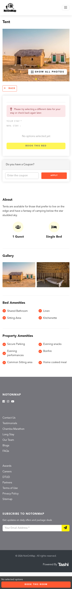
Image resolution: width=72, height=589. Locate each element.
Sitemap (7, 499)
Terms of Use (10, 488)
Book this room (36, 584)
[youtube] (12, 401)
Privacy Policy (11, 493)
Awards (7, 466)
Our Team (8, 440)
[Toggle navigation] (65, 7)
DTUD (6, 477)
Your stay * (14, 121)
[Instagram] (8, 401)
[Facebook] (4, 401)
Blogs (6, 445)
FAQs (6, 451)
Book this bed (36, 146)
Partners (7, 482)
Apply (54, 175)
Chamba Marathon (13, 429)
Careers (7, 471)
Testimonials (10, 423)
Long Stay (8, 434)
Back (11, 88)
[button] (36, 79)
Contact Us (9, 418)
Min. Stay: (14, 126)
